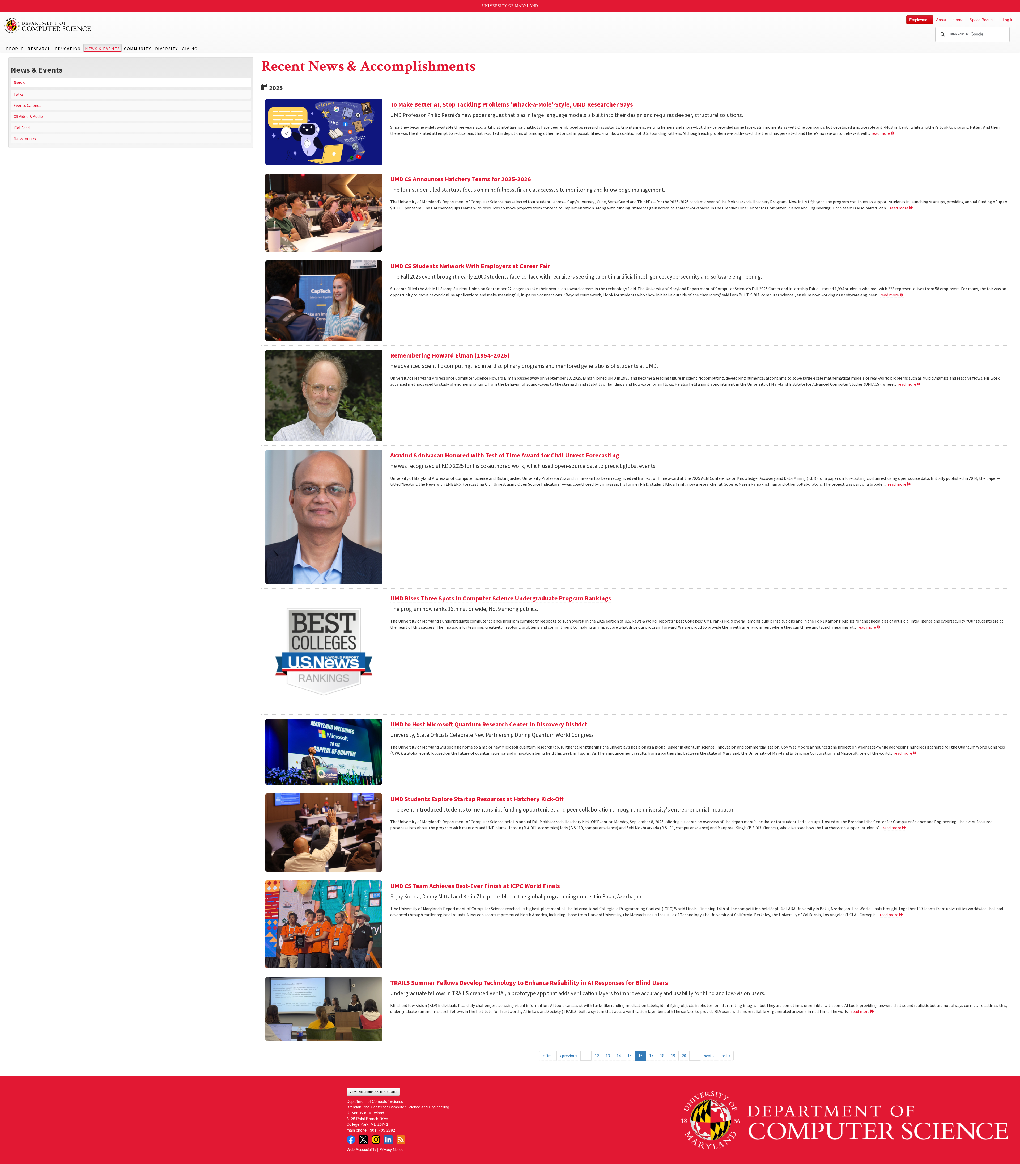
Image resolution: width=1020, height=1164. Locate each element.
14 (619, 1055)
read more (881, 133)
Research (39, 48)
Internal (957, 19)
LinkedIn (388, 1139)
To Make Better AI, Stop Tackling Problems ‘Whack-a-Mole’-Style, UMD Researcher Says (511, 104)
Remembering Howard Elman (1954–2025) (450, 355)
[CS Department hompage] (844, 1118)
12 (597, 1055)
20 (684, 1055)
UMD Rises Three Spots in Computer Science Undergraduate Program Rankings (500, 598)
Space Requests (983, 19)
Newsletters (25, 138)
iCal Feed (22, 127)
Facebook (351, 1139)
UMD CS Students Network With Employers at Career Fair (470, 266)
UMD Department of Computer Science (48, 25)
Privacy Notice (391, 1149)
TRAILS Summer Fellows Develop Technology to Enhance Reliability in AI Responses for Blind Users (529, 982)
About (941, 19)
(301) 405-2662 (382, 1130)
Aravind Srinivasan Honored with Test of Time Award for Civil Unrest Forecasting (504, 455)
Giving (190, 48)
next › (709, 1055)
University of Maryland (510, 6)
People (15, 48)
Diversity (166, 48)
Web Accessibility (361, 1149)
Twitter (363, 1139)
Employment (919, 19)
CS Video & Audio (28, 116)
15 (629, 1055)
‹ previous (568, 1055)
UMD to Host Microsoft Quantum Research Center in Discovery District (488, 724)
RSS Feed (401, 1139)
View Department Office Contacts (373, 1091)
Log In (1008, 19)
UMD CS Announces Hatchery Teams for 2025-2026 (460, 179)
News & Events (102, 48)
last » (725, 1055)
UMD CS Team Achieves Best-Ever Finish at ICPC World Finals (475, 886)
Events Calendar (28, 105)
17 (651, 1055)
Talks (18, 94)
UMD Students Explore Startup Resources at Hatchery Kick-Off (477, 799)
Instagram (376, 1139)
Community (137, 48)
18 (662, 1055)
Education (68, 48)
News (19, 83)
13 (608, 1055)
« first (548, 1055)
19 (673, 1055)
